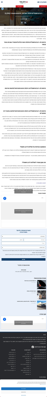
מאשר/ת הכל (23, 388)
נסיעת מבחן (11, 356)
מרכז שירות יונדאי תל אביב (39, 354)
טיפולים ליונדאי (11, 364)
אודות (28, 352)
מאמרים (27, 362)
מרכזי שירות (11, 352)
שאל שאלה (27, 358)
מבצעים (27, 360)
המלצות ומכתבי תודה (25, 364)
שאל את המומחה (25, 356)
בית (31, 16)
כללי (25, 10)
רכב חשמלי (22, 10)
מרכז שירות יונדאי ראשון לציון (39, 358)
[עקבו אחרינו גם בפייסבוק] (33, 347)
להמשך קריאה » (33, 282)
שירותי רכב (42, 352)
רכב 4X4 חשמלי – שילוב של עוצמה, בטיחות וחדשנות (26, 301)
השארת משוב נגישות (25, 370)
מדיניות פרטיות (26, 372)
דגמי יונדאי (11, 360)
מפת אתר (27, 374)
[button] (2, 2)
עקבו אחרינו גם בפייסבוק (40, 347)
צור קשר (12, 366)
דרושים (12, 368)
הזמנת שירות (11, 354)
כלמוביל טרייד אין (10, 362)
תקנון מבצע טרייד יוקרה (9, 370)
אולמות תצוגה (11, 358)
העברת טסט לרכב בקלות (31, 291)
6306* (19, 265)
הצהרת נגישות (26, 368)
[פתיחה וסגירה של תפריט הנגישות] (2, 8)
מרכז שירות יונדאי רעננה (39, 356)
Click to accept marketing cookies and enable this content (23, 191)
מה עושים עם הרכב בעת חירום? (30, 280)
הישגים (27, 366)
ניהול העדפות (23, 392)
